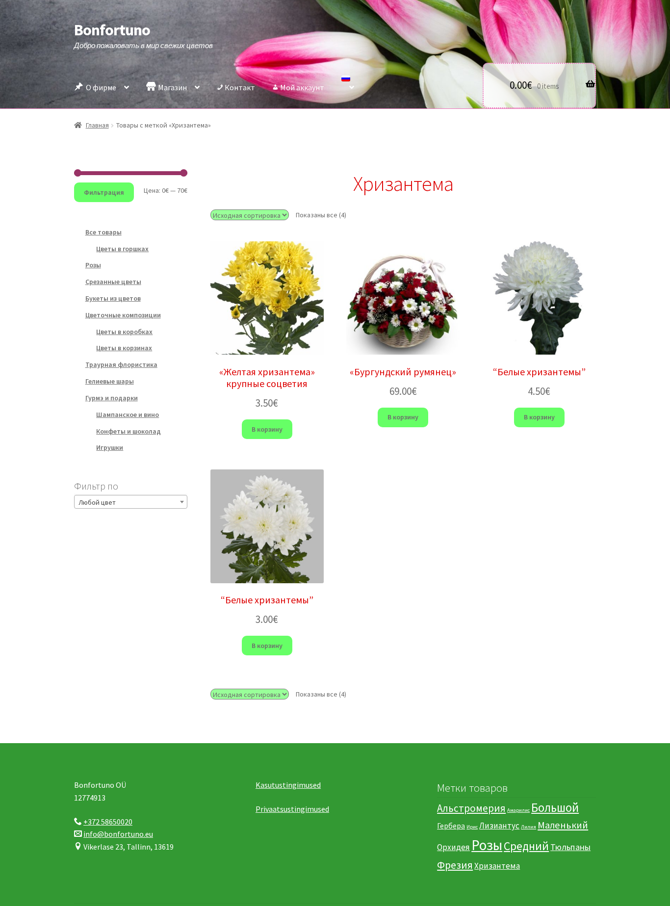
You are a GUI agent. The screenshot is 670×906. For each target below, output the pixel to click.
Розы (93, 264)
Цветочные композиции (123, 315)
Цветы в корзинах (124, 347)
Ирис (472, 827)
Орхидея (453, 847)
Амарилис (518, 810)
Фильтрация (104, 192)
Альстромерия (471, 808)
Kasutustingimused (288, 785)
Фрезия (455, 865)
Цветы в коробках (124, 331)
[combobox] (130, 502)
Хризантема (497, 865)
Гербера (451, 825)
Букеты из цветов (113, 298)
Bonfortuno (112, 30)
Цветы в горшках (122, 248)
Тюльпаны (570, 847)
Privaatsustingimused (292, 809)
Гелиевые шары (109, 381)
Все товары (103, 232)
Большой (555, 807)
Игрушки (109, 447)
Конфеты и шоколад (128, 431)
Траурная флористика (121, 364)
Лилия (528, 827)
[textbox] (131, 502)
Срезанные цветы (113, 281)
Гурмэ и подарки (111, 397)
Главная (97, 125)
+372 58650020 (107, 822)
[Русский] (348, 85)
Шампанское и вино (127, 414)
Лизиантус (499, 825)
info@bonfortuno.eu (118, 834)
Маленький (563, 825)
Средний (526, 846)
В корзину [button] (267, 429)
